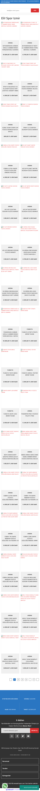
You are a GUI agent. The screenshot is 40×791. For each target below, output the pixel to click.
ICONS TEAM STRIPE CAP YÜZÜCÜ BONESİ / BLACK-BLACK (30, 89)
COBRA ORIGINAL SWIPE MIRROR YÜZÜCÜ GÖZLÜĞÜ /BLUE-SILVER (10, 579)
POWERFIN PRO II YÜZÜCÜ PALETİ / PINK (29, 415)
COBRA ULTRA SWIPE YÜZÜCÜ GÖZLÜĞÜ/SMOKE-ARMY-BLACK (10, 498)
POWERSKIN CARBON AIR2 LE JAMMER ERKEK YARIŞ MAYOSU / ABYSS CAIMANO (10, 334)
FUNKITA (30, 329)
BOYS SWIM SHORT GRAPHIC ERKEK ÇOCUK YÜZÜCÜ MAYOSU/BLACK (10, 457)
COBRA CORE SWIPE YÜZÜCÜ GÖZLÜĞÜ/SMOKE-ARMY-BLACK (30, 538)
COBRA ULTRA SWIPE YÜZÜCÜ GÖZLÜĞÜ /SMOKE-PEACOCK (10, 170)
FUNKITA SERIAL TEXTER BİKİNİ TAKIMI (30, 374)
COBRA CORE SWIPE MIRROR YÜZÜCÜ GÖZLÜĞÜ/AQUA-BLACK (10, 620)
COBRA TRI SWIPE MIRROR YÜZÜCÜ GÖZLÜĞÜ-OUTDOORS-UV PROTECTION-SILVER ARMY (10, 538)
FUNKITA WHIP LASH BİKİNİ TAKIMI (10, 415)
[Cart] (38, 6)
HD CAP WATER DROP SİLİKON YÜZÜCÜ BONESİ (30, 210)
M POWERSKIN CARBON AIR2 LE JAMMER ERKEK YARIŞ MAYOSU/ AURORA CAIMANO (10, 48)
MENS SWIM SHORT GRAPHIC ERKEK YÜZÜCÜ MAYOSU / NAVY (10, 661)
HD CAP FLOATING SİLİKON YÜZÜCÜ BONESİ (10, 210)
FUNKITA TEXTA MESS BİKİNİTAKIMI (10, 374)
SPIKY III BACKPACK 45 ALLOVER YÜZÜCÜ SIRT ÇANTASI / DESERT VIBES (10, 89)
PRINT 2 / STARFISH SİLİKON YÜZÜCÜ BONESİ (30, 129)
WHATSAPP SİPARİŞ (30, 787)
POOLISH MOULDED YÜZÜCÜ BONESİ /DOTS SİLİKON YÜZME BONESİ (29, 579)
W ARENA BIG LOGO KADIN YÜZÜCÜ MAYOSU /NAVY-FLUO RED (30, 293)
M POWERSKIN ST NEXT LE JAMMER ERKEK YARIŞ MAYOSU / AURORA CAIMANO (30, 48)
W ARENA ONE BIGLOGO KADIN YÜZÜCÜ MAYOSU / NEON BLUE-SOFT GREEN (10, 293)
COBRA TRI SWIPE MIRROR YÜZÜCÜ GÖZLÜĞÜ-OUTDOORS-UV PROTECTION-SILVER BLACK (29, 498)
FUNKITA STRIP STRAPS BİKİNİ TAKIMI (29, 333)
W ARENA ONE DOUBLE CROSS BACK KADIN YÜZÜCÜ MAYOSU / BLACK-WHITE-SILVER (29, 252)
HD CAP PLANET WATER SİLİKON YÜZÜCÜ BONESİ (30, 170)
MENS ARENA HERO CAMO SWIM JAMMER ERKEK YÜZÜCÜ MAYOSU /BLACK (29, 457)
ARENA (10, 43)
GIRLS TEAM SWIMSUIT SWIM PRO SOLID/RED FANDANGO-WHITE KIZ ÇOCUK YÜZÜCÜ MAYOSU (30, 620)
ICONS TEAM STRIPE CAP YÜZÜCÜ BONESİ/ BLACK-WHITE (10, 130)
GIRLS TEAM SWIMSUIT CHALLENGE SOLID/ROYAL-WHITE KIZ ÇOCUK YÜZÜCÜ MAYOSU (30, 661)
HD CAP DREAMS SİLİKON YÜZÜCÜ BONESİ (10, 251)
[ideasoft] (10, 790)
